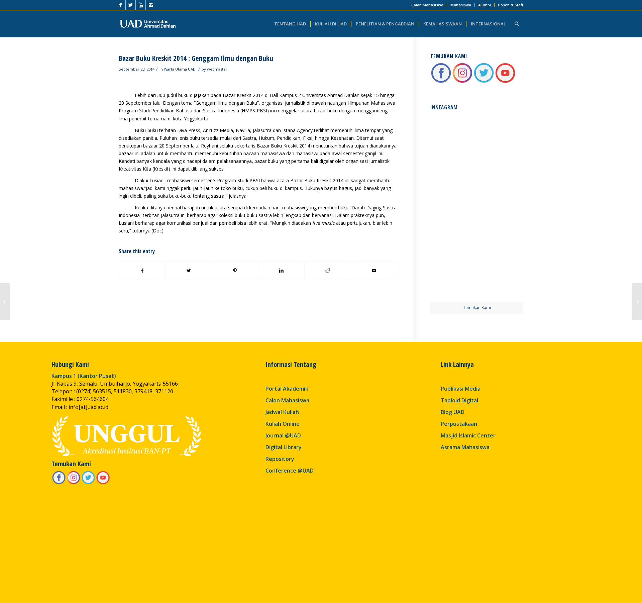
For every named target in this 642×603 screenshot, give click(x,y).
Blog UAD (452, 412)
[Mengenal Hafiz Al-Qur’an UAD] (5, 301)
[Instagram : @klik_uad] (462, 82)
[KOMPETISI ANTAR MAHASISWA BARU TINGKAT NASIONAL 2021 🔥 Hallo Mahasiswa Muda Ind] (500, 231)
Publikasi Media (460, 388)
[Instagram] (151, 5)
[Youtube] (140, 5)
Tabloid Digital (459, 400)
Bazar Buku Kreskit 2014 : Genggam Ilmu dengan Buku (196, 58)
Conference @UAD (289, 470)
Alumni (484, 4)
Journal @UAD (283, 435)
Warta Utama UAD (180, 69)
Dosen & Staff (510, 4)
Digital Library (283, 447)
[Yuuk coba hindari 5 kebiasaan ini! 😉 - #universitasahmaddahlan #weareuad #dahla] (453, 183)
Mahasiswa (460, 4)
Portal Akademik (286, 388)
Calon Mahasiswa (427, 4)
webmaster (217, 69)
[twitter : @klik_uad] (484, 82)
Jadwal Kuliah (282, 412)
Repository (279, 459)
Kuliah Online (282, 423)
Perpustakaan (459, 423)
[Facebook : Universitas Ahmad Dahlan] (441, 82)
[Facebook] (120, 5)
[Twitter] (130, 5)
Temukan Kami (477, 307)
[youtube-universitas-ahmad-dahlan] (505, 82)
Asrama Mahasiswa (465, 447)
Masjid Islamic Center (468, 435)
